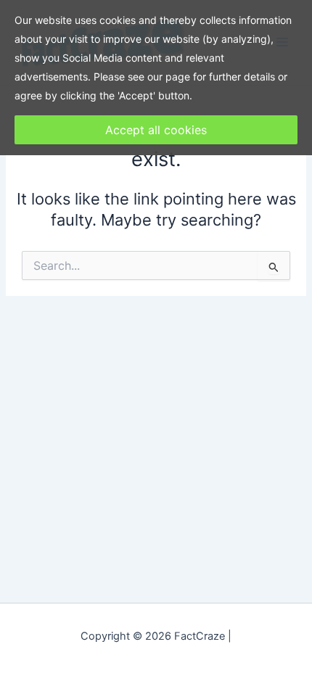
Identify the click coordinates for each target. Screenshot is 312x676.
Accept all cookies (156, 130)
